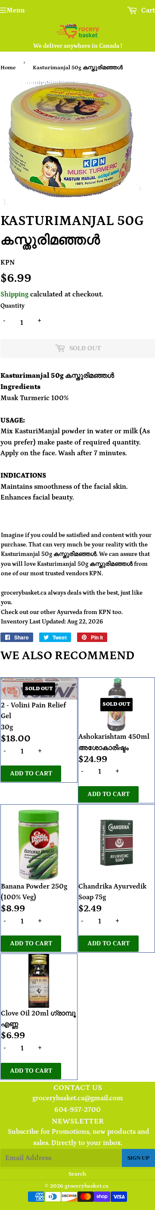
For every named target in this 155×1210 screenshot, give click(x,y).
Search (77, 1174)
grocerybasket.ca (86, 1186)
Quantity (12, 305)
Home (8, 68)
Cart (147, 10)
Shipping (14, 294)
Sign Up (138, 1158)
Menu (15, 10)
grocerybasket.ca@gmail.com (77, 1098)
